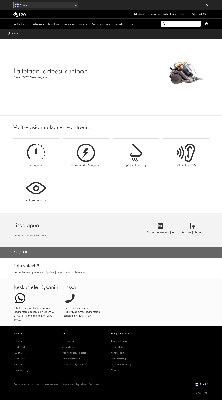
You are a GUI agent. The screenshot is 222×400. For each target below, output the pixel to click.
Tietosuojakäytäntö (21, 384)
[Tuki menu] (135, 23)
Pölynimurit (19, 341)
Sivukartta (115, 370)
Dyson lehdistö (118, 347)
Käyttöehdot (81, 384)
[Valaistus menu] (90, 23)
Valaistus (83, 23)
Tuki (182, 14)
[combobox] (45, 5)
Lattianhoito (20, 23)
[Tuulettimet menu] (61, 23)
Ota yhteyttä (68, 341)
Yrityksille (155, 14)
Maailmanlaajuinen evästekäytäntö (45, 384)
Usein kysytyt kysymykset (74, 364)
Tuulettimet (53, 23)
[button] (201, 384)
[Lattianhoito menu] (28, 23)
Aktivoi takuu (169, 14)
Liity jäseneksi (140, 14)
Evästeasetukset (67, 384)
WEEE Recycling (118, 358)
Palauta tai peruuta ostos (74, 353)
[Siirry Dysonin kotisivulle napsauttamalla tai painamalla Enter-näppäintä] (19, 14)
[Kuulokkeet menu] (76, 23)
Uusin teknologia (101, 23)
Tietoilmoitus (94, 384)
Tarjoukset (119, 23)
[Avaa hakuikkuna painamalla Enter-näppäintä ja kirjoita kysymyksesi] (181, 24)
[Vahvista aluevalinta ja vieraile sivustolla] (207, 5)
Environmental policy (121, 364)
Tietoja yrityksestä (119, 341)
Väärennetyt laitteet (71, 358)
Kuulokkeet (69, 23)
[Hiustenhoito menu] (45, 23)
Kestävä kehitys (118, 353)
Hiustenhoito (37, 23)
